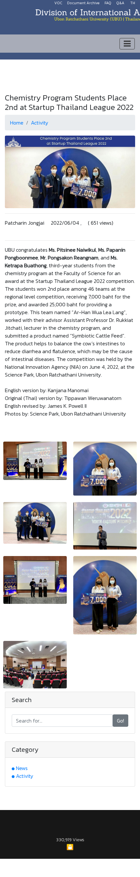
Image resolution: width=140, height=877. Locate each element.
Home (16, 122)
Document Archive (83, 3)
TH (132, 3)
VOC (58, 3)
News (22, 768)
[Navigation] (127, 43)
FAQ (108, 3)
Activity (39, 122)
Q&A (120, 3)
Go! (120, 720)
